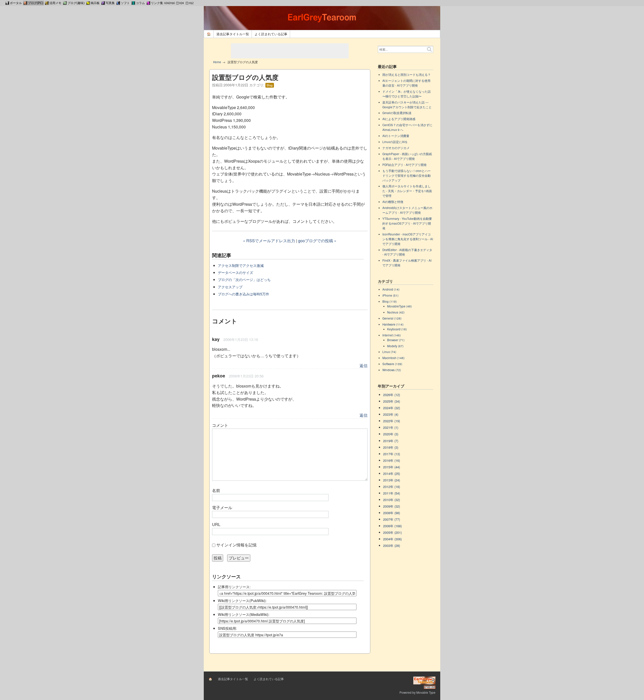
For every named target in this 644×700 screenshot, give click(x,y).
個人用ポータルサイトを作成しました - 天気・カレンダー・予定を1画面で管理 (407, 191)
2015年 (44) (391, 467)
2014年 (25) (391, 473)
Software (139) (392, 364)
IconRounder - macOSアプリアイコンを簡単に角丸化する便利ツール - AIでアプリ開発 (407, 239)
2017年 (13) (391, 453)
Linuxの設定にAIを (395, 142)
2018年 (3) (390, 447)
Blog (269, 85)
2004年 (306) (392, 539)
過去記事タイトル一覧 (232, 33)
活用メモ (55, 3)
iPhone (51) (390, 295)
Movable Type (425, 692)
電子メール (222, 507)
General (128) (391, 318)
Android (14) (390, 289)
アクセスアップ (230, 286)
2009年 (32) (391, 506)
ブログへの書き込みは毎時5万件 (243, 293)
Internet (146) (391, 335)
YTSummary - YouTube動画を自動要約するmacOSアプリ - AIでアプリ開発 (407, 223)
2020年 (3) (390, 434)
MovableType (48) (399, 306)
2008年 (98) (391, 512)
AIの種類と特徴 (392, 202)
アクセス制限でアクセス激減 (241, 265)
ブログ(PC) (35, 3)
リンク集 (157, 3)
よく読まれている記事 (271, 33)
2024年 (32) (391, 407)
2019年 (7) (390, 440)
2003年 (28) (391, 545)
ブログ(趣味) (76, 3)
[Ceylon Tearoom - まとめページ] (47, 3)
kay (216, 339)
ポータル (16, 3)
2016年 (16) (391, 460)
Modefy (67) (395, 346)
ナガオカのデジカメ (396, 148)
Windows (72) (391, 370)
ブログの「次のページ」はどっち (244, 279)
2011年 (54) (391, 493)
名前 (216, 490)
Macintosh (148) (393, 358)
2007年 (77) (391, 519)
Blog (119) (389, 301)
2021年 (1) (390, 427)
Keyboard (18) (397, 329)
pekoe (218, 375)
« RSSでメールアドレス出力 (269, 240)
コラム (140, 3)
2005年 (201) (392, 532)
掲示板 (95, 3)
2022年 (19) (391, 420)
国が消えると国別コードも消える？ (406, 75)
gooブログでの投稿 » (317, 240)
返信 (363, 365)
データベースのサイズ (235, 272)
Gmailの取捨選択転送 (397, 113)
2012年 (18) (391, 486)
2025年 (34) (391, 401)
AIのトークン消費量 (395, 136)
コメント (220, 425)
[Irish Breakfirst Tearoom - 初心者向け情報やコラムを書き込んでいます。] (133, 3)
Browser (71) (396, 340)
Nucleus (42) (396, 312)
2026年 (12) (391, 394)
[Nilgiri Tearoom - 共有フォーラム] (88, 3)
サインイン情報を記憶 (236, 545)
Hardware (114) (393, 324)
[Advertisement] (290, 50)
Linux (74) (389, 352)
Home (217, 62)
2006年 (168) (392, 525)
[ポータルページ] (7, 3)
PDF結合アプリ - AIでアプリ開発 (404, 165)
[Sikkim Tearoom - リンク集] (148, 3)
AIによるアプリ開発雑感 (398, 119)
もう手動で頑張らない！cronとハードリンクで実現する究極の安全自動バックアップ (406, 175)
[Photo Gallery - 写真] (103, 3)
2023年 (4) (390, 414)
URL (216, 524)
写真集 (110, 3)
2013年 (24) (391, 480)
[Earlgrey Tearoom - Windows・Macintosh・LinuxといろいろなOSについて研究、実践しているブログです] (25, 3)
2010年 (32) (391, 499)
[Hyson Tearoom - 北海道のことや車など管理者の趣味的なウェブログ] (65, 3)
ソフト (125, 3)
